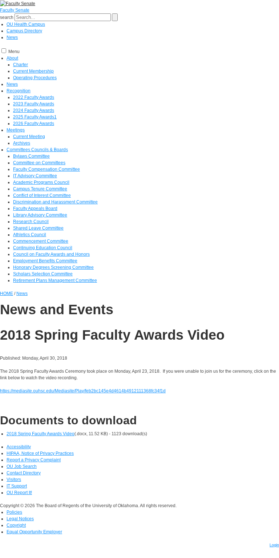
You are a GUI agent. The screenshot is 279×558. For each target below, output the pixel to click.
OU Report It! (19, 492)
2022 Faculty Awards (33, 97)
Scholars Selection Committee (43, 273)
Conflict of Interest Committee (42, 195)
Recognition (19, 90)
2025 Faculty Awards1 (35, 117)
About (12, 58)
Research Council (31, 221)
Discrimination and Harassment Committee (55, 202)
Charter (20, 64)
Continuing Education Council (42, 247)
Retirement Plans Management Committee (55, 280)
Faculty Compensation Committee (46, 169)
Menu (14, 51)
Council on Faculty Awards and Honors (51, 254)
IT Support (17, 486)
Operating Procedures (35, 77)
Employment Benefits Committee (45, 260)
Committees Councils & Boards (37, 149)
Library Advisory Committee (40, 215)
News (12, 37)
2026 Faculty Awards (33, 123)
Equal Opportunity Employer (34, 531)
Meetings (16, 130)
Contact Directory (24, 473)
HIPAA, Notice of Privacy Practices (40, 453)
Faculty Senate (14, 10)
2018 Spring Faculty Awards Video (40, 433)
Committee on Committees (39, 162)
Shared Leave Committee (38, 228)
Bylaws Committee (31, 156)
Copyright (16, 525)
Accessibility (19, 446)
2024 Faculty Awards (33, 110)
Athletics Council (29, 234)
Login (274, 545)
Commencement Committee (40, 241)
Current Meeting (29, 136)
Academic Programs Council (41, 182)
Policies (14, 512)
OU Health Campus (26, 24)
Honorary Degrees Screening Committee (53, 267)
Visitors (14, 479)
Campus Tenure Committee (40, 188)
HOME (6, 293)
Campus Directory (24, 30)
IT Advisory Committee (35, 175)
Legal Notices (20, 518)
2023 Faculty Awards (33, 103)
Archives (21, 143)
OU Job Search (22, 466)
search (6, 17)
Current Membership (33, 71)
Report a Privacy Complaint (34, 459)
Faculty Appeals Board (35, 208)
